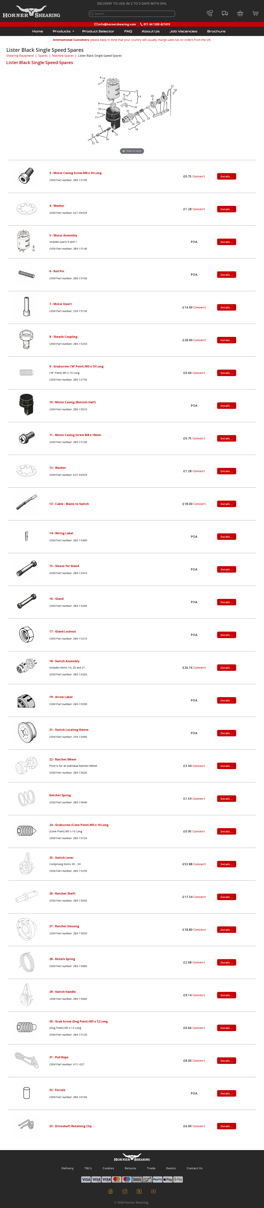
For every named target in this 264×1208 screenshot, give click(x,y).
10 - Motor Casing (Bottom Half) (72, 402)
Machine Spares (63, 56)
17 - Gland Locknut (62, 631)
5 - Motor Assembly (63, 235)
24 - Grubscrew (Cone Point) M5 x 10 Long (78, 825)
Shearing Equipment (20, 56)
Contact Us (195, 1168)
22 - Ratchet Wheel (62, 759)
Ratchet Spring (60, 795)
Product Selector (98, 31)
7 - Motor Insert (60, 304)
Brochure (216, 31)
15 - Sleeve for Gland (64, 566)
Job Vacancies (183, 31)
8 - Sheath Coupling (63, 337)
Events (171, 1168)
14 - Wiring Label (61, 533)
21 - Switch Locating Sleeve (69, 730)
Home (37, 31)
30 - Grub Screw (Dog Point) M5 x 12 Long (78, 1021)
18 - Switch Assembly (64, 661)
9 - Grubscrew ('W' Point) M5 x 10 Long (76, 366)
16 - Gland (56, 599)
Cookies (108, 1168)
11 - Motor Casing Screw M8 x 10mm (75, 435)
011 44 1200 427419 (156, 24)
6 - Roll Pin (56, 271)
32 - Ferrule (57, 1090)
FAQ (128, 31)
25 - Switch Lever (61, 858)
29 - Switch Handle (62, 992)
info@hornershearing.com (117, 24)
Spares (43, 56)
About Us (151, 31)
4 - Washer (56, 206)
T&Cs (88, 1168)
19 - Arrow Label (61, 697)
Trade (151, 1168)
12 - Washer (57, 468)
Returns (130, 1168)
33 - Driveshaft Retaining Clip (70, 1126)
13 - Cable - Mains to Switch (69, 504)
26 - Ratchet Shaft (62, 893)
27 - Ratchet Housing (64, 926)
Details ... (227, 176)
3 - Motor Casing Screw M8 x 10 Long (75, 173)
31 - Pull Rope (58, 1057)
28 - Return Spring (62, 959)
